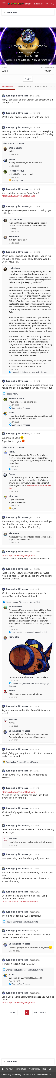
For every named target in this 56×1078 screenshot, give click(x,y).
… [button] (23, 1012)
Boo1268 (13, 719)
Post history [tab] (40, 86)
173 (35, 1012)
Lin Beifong (14, 268)
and (29, 372)
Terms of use (20, 1069)
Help (44, 1069)
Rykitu (12, 451)
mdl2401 (13, 838)
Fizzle (11, 412)
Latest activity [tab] (24, 86)
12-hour (9, 1069)
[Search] (52, 4)
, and (23, 602)
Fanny (12, 159)
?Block (12, 690)
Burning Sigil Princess (17, 95)
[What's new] (47, 4)
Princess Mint (15, 606)
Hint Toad (13, 496)
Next (42, 1012)
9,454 (5, 70)
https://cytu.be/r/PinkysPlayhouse (18, 195)
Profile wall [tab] (7, 86)
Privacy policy (34, 1069)
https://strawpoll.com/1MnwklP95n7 (20, 901)
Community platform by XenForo (26, 1074)
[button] (45, 46)
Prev (13, 1012)
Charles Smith (15, 219)
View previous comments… (15, 143)
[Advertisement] (28, 21)
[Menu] (4, 4)
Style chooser (2, 1069)
